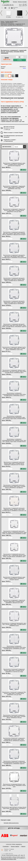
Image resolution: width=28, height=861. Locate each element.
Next (27, 13)
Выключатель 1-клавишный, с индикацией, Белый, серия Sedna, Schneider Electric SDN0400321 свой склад (14, 187)
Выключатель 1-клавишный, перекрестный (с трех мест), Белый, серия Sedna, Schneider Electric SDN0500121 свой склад (14, 348)
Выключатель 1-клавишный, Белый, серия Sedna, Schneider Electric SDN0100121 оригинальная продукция (14, 164)
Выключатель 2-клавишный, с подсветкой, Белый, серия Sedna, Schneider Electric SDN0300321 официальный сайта (14, 601)
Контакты (15, 1)
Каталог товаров (15, 846)
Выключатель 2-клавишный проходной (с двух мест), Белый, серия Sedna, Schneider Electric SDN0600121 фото (14, 624)
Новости (23, 846)
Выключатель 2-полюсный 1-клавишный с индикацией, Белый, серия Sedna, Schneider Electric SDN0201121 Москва (14, 716)
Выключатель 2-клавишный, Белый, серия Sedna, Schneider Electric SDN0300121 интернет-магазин (14, 578)
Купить (19, 60)
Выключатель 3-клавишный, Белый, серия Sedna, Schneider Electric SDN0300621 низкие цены (14, 785)
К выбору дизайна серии (11, 21)
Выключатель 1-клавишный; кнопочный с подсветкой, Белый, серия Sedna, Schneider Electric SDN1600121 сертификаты (14, 486)
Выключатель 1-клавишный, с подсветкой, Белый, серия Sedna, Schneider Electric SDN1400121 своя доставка (14, 210)
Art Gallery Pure (19, 17)
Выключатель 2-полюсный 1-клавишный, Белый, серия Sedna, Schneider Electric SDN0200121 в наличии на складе (14, 670)
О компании (6, 846)
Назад (2, 21)
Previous (1, 13)
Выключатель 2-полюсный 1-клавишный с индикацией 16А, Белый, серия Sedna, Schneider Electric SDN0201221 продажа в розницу (14, 740)
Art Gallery (8, 17)
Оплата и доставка (22, 1)
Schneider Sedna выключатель (11, 822)
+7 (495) (8, 5)
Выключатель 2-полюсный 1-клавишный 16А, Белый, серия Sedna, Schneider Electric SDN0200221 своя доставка (14, 693)
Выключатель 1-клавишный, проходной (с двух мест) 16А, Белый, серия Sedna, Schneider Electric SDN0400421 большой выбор (14, 256)
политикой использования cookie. (8, 859)
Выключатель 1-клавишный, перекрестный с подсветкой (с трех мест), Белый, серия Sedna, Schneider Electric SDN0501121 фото (14, 371)
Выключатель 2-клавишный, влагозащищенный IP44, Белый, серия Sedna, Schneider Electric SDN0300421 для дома (14, 647)
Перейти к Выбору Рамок (7, 22)
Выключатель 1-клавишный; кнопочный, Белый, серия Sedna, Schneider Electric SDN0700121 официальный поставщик (14, 463)
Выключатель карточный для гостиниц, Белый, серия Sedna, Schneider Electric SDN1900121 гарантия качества (14, 808)
